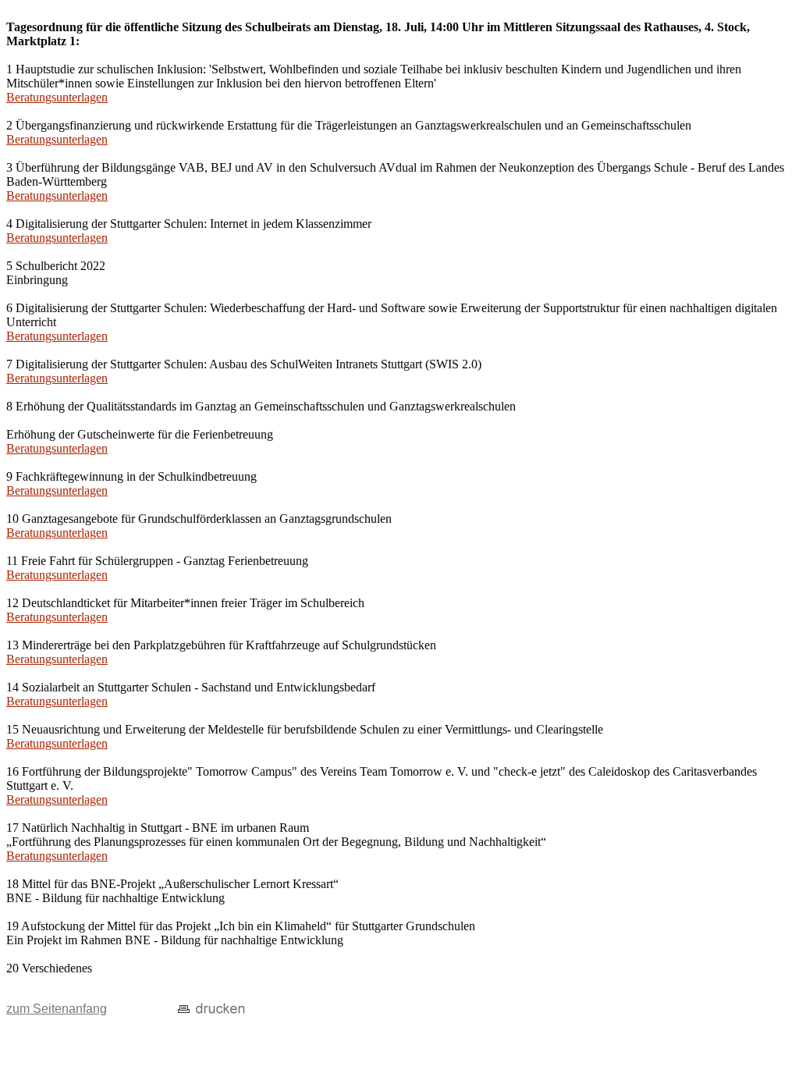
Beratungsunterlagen (57, 97)
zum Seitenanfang (56, 1008)
